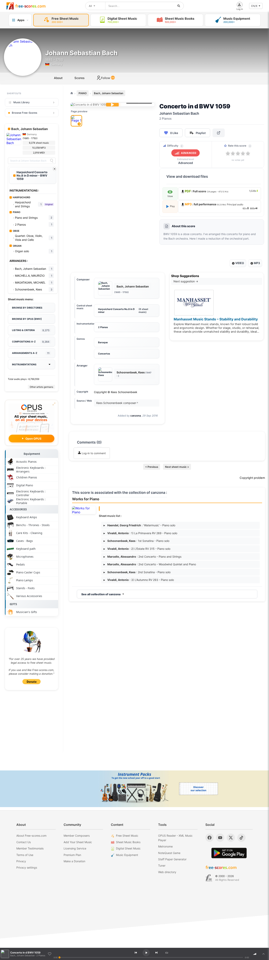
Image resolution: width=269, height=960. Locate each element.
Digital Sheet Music (128, 848)
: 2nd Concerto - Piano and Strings (142, 556)
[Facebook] (209, 837)
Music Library (21, 102)
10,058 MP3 (39, 147)
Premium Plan (72, 855)
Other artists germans (41, 386)
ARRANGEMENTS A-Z (30, 353)
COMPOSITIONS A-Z (30, 341)
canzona (135, 415)
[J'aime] (49, 954)
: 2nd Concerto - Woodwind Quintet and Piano (150, 564)
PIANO (83, 93)
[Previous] (136, 953)
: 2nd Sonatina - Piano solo (137, 572)
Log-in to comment (93, 453)
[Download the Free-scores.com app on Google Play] (229, 853)
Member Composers (77, 835)
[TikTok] (241, 837)
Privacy (21, 861)
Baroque (103, 342)
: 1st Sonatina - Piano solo (136, 540)
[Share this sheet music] (218, 132)
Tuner (161, 865)
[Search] (52, 161)
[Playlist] (263, 954)
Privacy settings (26, 867)
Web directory (167, 872)
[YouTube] (220, 837)
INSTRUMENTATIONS (24, 364)
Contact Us (23, 842)
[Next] (156, 953)
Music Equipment (127, 855)
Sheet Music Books (128, 842)
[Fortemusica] (208, 878)
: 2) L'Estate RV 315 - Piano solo (137, 548)
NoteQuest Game (169, 853)
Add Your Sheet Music (78, 842)
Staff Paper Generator (172, 859)
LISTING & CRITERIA (30, 330)
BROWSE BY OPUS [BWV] (27, 318)
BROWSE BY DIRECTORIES (27, 307)
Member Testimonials (30, 848)
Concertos (104, 353)
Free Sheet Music (127, 835)
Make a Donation (74, 861)
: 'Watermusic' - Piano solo (139, 525)
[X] (231, 837)
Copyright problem (252, 478)
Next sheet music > (177, 466)
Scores (79, 78)
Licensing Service (75, 848)
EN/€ (254, 5)
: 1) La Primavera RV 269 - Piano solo (140, 533)
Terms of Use (24, 855)
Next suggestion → (185, 281)
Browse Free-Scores (24, 112)
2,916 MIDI (39, 152)
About (58, 78)
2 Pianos (103, 327)
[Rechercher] (179, 6)
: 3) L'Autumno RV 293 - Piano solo (139, 579)
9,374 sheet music (39, 142)
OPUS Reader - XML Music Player (175, 838)
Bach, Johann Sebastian (108, 93)
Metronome (165, 846)
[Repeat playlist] (166, 952)
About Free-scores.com (31, 835)
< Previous (151, 466)
